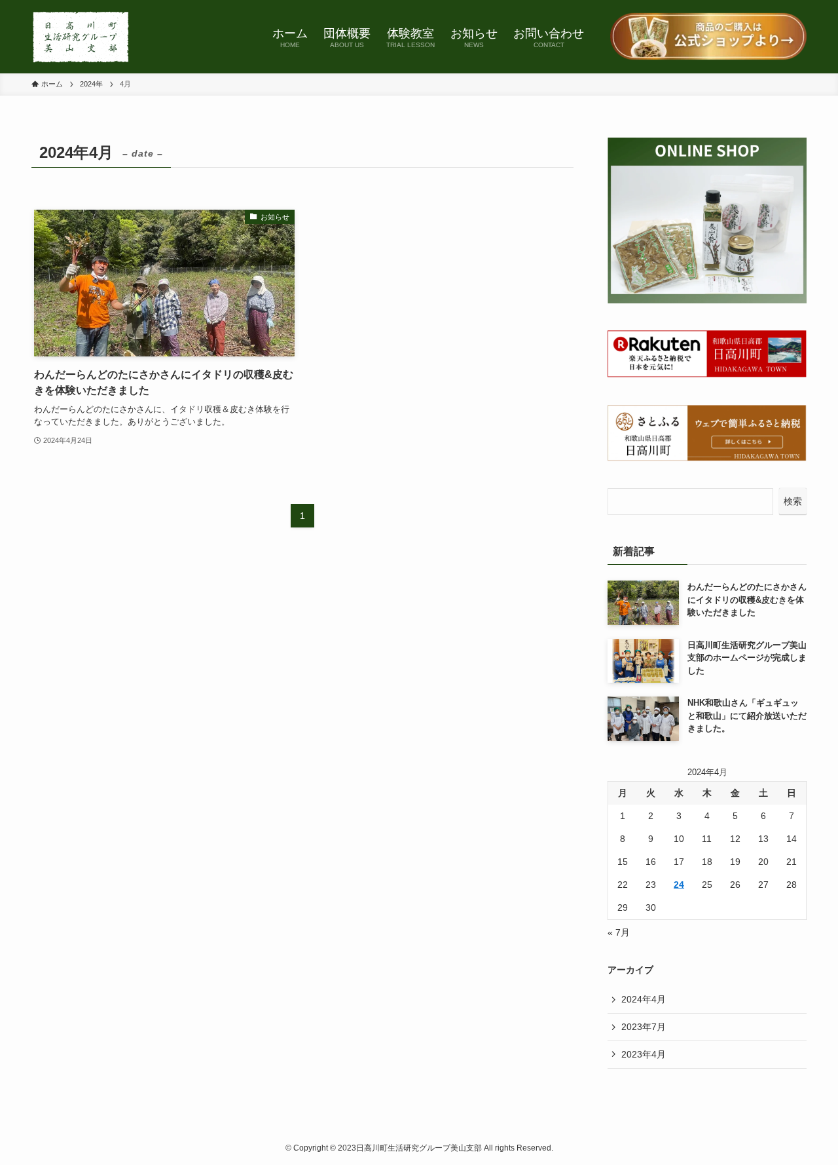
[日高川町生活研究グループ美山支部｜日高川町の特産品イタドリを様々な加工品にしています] (80, 36)
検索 (793, 501)
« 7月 (619, 932)
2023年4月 (643, 1054)
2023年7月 (643, 1027)
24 (679, 884)
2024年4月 (643, 999)
